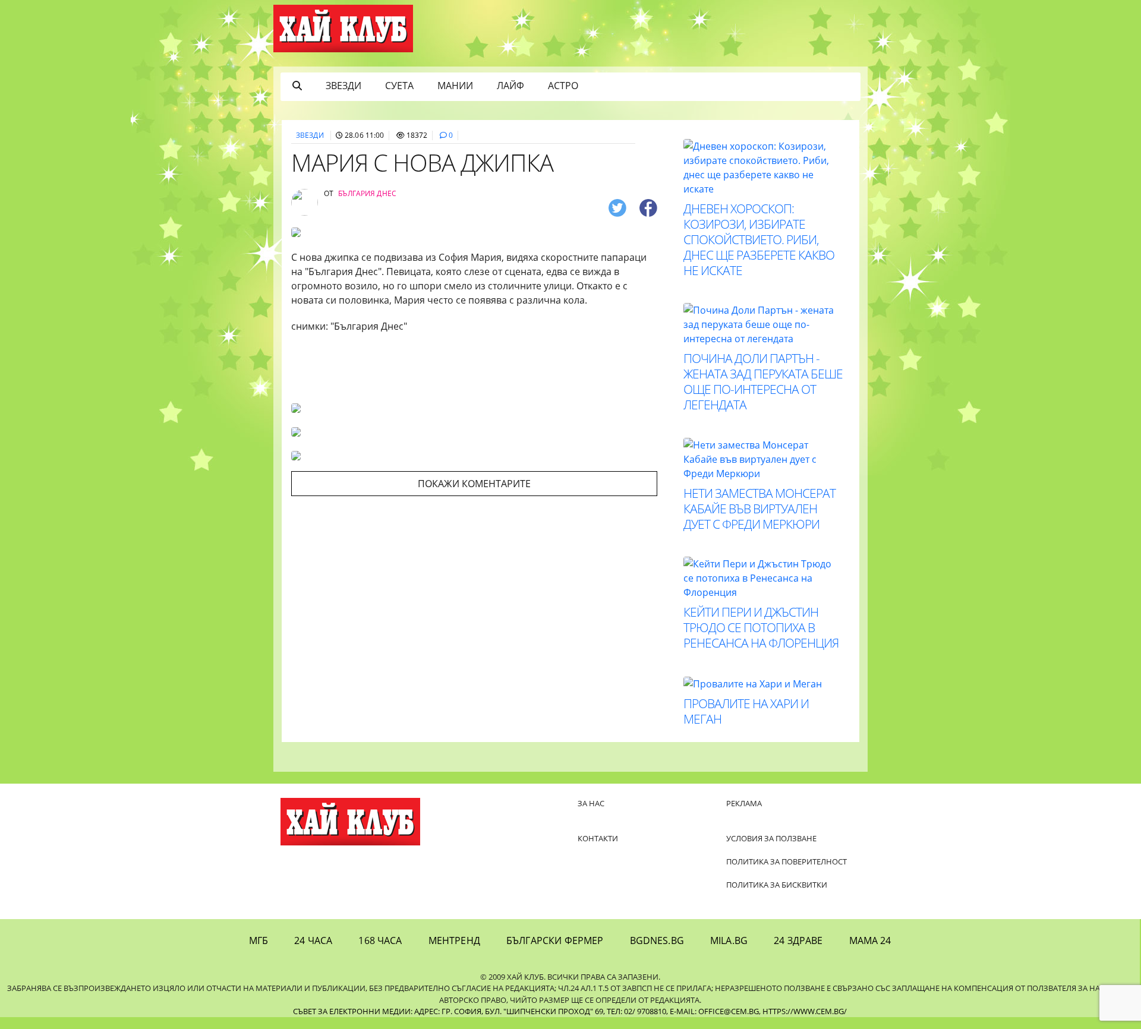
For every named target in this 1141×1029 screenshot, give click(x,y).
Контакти (598, 838)
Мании (455, 85)
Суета (399, 85)
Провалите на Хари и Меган (746, 711)
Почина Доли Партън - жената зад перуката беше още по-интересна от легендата (763, 381)
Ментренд (454, 940)
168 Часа (380, 940)
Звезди (343, 85)
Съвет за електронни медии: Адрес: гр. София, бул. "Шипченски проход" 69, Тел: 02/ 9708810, (480, 1011)
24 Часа (313, 940)
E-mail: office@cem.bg (714, 1011)
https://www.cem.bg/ (804, 1011)
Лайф (510, 85)
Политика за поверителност (786, 861)
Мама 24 (870, 940)
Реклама (744, 803)
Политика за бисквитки (776, 884)
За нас (591, 803)
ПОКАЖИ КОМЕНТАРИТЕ (474, 483)
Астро (563, 85)
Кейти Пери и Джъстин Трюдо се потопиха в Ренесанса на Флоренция (761, 627)
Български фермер (555, 940)
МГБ (258, 940)
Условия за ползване (771, 838)
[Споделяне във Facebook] (648, 207)
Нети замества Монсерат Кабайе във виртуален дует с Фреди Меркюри (759, 508)
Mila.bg (729, 940)
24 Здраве (798, 940)
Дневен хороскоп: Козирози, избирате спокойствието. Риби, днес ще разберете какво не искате (758, 239)
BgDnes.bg (657, 940)
